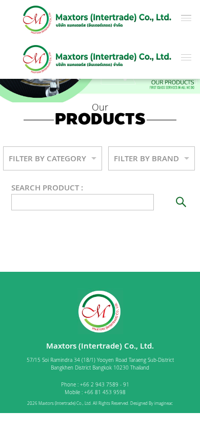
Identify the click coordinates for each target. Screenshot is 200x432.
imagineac (163, 403)
